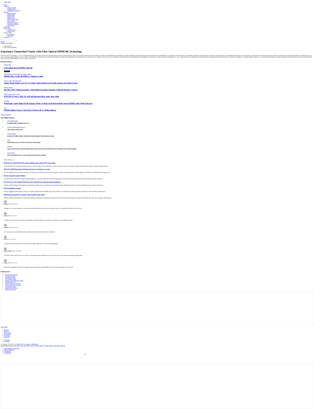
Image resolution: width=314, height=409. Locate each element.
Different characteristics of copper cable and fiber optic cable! (24, 195)
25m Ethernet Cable (10, 277)
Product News (11, 31)
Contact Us (7, 37)
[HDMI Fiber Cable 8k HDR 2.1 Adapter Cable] (17, 74)
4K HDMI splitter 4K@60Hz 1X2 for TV (18, 123)
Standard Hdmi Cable (6, 345)
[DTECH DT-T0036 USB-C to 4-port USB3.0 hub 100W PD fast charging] (11, 153)
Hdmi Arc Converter (10, 289)
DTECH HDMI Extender (12, 188)
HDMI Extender (11, 13)
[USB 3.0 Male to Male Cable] (16, 127)
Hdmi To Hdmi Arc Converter (13, 283)
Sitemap (28, 344)
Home (5, 4)
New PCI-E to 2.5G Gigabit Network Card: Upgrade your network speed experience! (32, 182)
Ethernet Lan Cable (10, 276)
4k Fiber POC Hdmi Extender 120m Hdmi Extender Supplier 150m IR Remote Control (40, 90)
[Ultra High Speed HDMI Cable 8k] (7, 64)
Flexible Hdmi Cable (18, 345)
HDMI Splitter (11, 15)
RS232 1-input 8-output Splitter (14, 176)
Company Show (11, 9)
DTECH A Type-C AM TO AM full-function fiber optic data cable (31, 96)
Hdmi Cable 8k (49, 345)
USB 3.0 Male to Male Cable (14, 129)
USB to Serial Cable (12, 19)
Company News (11, 30)
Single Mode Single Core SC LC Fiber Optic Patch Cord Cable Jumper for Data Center (41, 83)
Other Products (11, 25)
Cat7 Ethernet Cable (10, 286)
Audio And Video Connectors (13, 285)
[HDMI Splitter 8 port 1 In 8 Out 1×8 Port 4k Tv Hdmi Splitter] (5, 108)
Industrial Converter (12, 22)
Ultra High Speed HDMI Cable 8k (18, 68)
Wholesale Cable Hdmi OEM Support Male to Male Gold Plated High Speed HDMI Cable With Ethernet (48, 103)
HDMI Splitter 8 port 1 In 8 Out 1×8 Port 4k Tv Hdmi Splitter (30, 110)
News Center (7, 28)
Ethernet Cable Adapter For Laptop (14, 280)
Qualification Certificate (13, 10)
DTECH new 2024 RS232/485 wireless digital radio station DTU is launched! (29, 163)
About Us (6, 6)
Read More (7, 71)
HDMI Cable (10, 16)
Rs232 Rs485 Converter (11, 274)
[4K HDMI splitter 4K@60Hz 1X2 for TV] (12, 121)
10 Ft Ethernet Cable (10, 279)
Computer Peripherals (12, 24)
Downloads (10, 35)
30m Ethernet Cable (10, 282)
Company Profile (11, 7)
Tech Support (10, 34)
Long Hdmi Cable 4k (59, 345)
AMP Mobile (34, 344)
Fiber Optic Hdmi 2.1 (39, 345)
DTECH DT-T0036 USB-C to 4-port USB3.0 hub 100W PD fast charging (26, 155)
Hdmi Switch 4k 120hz (11, 288)
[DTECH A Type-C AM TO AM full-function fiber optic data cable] (12, 94)
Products (6, 12)
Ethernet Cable (11, 18)
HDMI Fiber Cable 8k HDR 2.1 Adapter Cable (23, 76)
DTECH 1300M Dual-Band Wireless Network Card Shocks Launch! (27, 169)
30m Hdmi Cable (28, 345)
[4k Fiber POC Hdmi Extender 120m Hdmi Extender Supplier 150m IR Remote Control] (8, 87)
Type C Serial (10, 21)
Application (7, 27)
